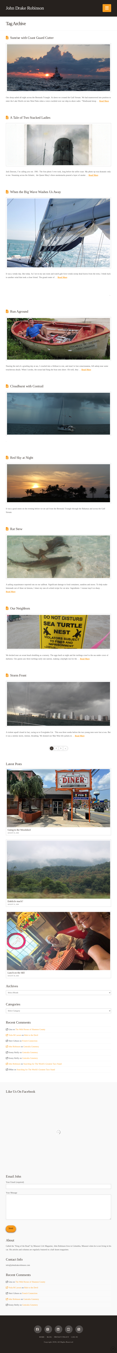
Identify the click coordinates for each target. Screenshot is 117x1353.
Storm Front (18, 675)
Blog (49, 1337)
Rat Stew (16, 529)
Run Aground (19, 311)
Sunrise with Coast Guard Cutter (32, 38)
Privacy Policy (61, 1337)
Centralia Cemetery (31, 1047)
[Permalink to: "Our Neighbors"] (58, 632)
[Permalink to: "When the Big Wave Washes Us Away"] (58, 232)
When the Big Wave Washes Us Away (35, 192)
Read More (104, 101)
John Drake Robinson (25, 8)
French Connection (29, 1041)
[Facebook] (38, 1329)
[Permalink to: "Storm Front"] (58, 704)
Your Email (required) (15, 1182)
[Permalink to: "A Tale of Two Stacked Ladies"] (58, 144)
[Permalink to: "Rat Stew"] (58, 556)
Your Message (11, 1193)
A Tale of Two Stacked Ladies (30, 117)
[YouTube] (69, 1329)
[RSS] (79, 1329)
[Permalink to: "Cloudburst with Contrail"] (58, 414)
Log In (74, 1337)
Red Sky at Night (21, 457)
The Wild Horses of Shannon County (30, 1029)
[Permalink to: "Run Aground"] (58, 339)
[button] (107, 8)
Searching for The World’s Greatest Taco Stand (42, 1064)
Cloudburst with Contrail (26, 386)
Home (42, 1337)
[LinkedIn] (58, 1329)
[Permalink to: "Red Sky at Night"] (58, 483)
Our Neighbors (20, 608)
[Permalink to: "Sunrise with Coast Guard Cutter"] (58, 67)
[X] (48, 1329)
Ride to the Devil (31, 1035)
